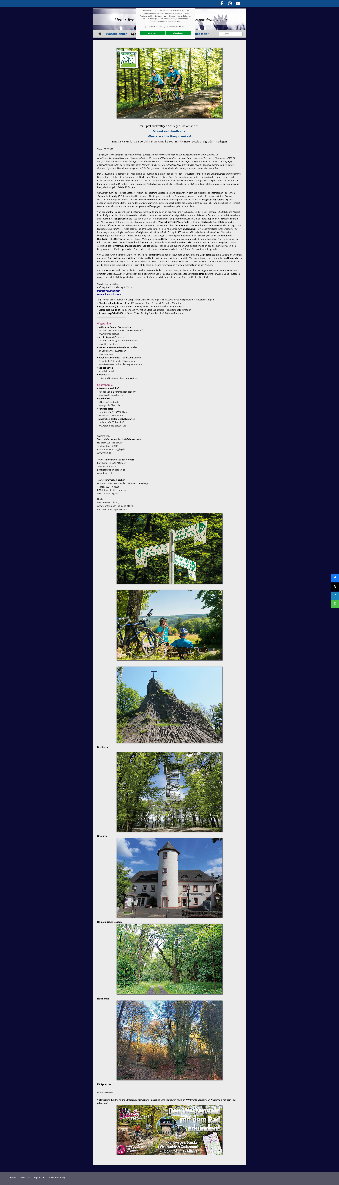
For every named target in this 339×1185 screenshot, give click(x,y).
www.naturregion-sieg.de (114, 509)
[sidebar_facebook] (335, 578)
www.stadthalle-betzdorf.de (112, 425)
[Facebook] (221, 3)
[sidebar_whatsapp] (335, 604)
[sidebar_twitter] (335, 587)
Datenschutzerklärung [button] (176, 27)
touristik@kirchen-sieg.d (116, 490)
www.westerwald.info (107, 502)
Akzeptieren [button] (178, 33)
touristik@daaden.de (114, 469)
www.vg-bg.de (104, 452)
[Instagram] (229, 3)
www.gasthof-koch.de (109, 405)
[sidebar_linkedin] (335, 596)
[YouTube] (238, 3)
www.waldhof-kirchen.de (111, 395)
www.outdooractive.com (109, 294)
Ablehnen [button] (152, 33)
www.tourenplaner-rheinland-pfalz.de (116, 505)
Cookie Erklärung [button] (155, 27)
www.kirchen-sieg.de (109, 333)
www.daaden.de (107, 354)
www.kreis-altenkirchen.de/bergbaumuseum (121, 364)
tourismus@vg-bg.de (114, 449)
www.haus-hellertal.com (111, 415)
